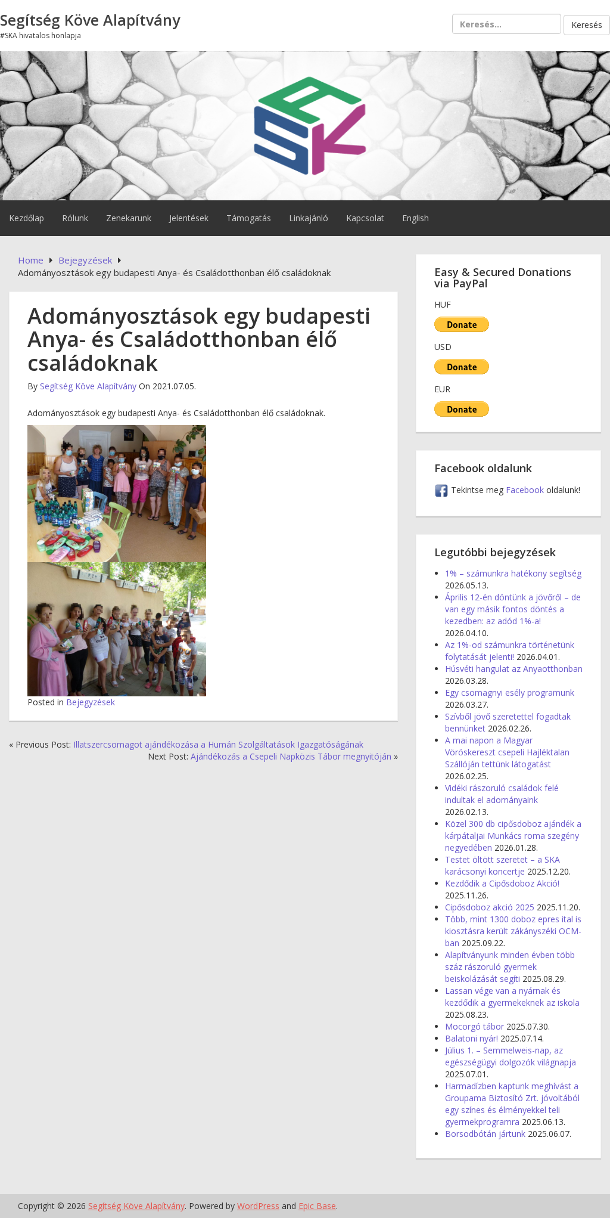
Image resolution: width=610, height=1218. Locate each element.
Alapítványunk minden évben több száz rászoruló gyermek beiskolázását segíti (510, 966)
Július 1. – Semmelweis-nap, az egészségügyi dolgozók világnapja (510, 1056)
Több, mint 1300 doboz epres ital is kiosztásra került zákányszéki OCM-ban (513, 931)
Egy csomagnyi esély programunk (509, 692)
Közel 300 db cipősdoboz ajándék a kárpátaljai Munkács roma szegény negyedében (513, 835)
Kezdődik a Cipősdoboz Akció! (502, 883)
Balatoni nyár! (471, 1038)
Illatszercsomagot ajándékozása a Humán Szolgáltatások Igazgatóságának (218, 744)
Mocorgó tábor (474, 1026)
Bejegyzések (90, 702)
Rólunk (75, 218)
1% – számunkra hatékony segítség (513, 573)
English (415, 218)
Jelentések (188, 218)
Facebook (526, 489)
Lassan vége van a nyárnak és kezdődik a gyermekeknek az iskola (512, 996)
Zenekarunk (128, 218)
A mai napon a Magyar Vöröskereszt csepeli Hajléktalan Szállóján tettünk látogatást (507, 752)
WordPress (258, 1205)
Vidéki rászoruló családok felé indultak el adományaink (502, 793)
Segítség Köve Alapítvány (90, 20)
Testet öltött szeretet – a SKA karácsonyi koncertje (502, 865)
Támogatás (248, 218)
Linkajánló (308, 218)
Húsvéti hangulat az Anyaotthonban (514, 668)
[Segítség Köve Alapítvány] (305, 124)
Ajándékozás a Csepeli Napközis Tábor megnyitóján (291, 756)
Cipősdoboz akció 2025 (489, 907)
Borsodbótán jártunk (485, 1133)
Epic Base (317, 1205)
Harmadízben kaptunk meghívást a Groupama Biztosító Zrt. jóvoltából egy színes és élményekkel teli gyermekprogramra (512, 1103)
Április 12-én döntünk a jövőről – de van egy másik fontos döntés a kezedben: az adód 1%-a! (513, 609)
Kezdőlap (26, 218)
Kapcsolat (365, 218)
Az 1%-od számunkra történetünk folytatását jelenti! (509, 650)
